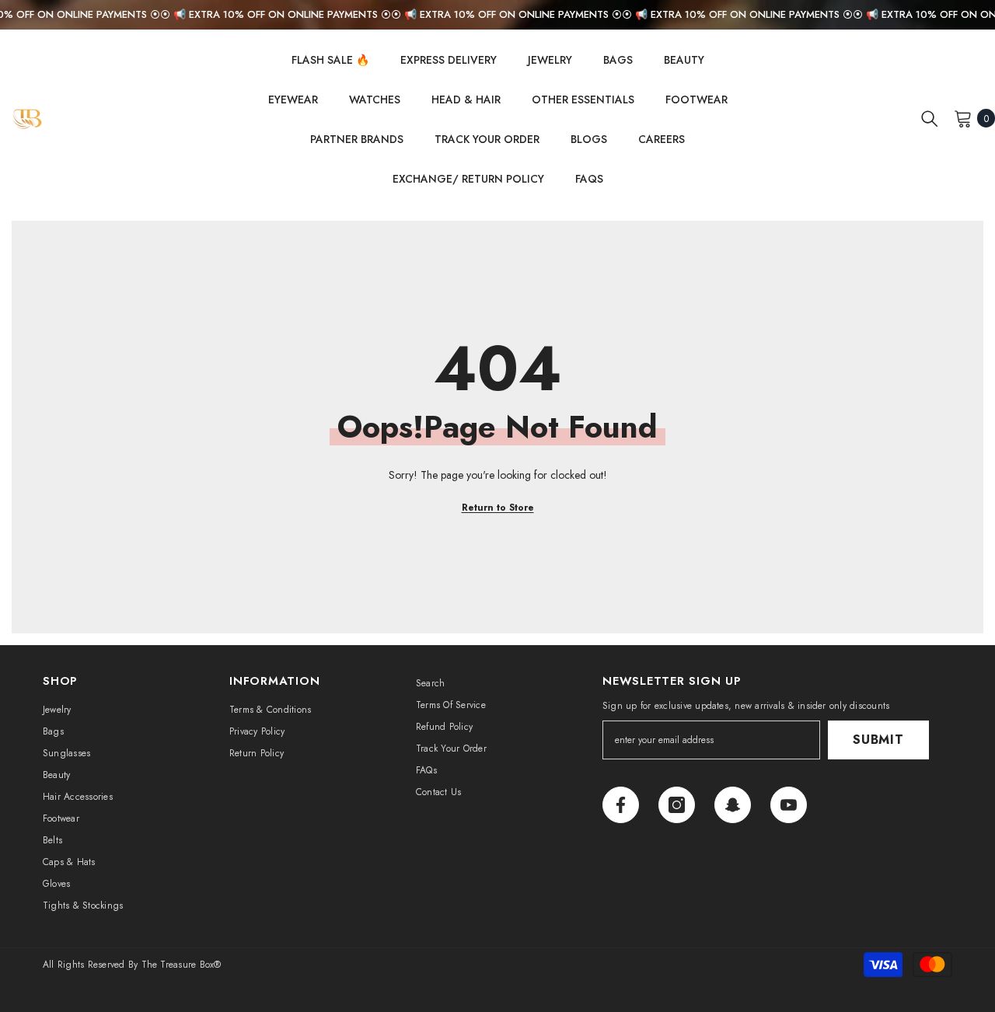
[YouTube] (788, 805)
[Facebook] (620, 805)
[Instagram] (676, 805)
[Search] (930, 118)
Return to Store (498, 508)
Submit (878, 740)
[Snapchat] (732, 805)
